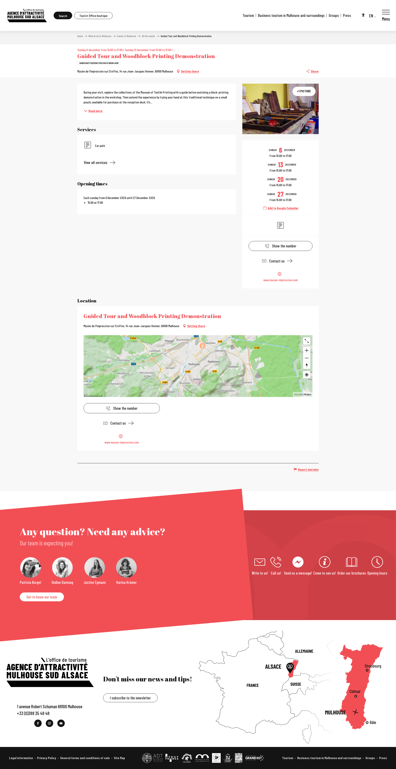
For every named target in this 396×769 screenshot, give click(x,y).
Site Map (119, 758)
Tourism (248, 15)
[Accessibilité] (363, 15)
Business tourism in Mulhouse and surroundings (291, 15)
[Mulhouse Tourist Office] (26, 15)
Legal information (21, 758)
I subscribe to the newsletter (130, 697)
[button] (63, 15)
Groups (334, 15)
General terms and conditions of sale (85, 758)
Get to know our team (42, 597)
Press (347, 15)
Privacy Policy (46, 758)
